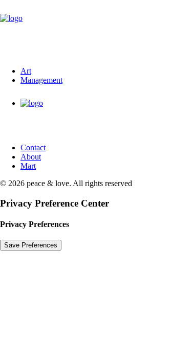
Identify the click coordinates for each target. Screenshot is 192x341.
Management (41, 80)
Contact (33, 147)
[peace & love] (96, 29)
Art (25, 70)
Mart (28, 166)
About (30, 156)
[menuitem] (106, 71)
